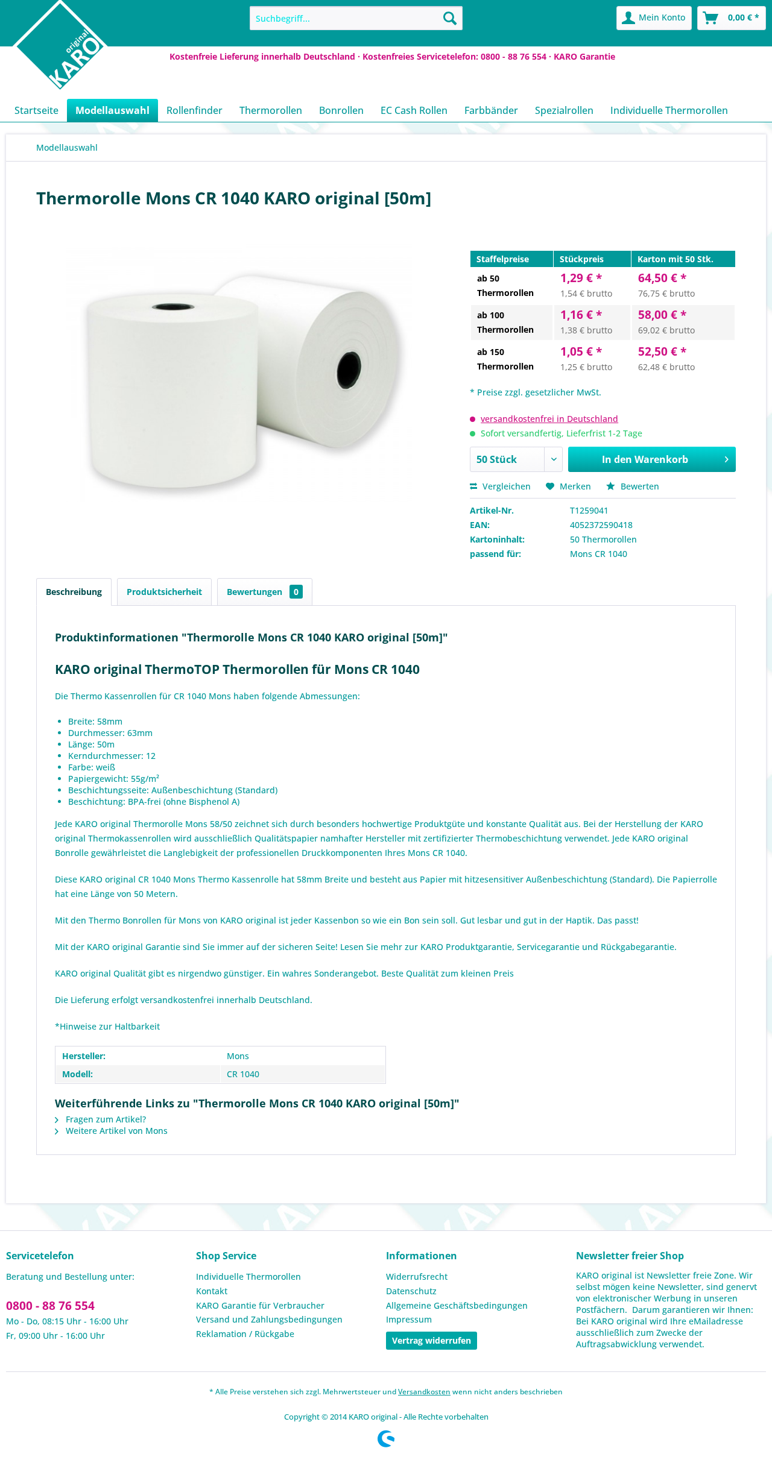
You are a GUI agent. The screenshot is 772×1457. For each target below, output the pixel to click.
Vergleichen (505, 486)
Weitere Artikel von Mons (115, 1130)
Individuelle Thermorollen (248, 1276)
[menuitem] (356, 18)
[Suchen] (450, 18)
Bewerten (638, 486)
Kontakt (211, 1291)
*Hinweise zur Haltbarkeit (107, 1026)
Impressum (409, 1319)
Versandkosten (424, 1391)
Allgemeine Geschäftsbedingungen (457, 1305)
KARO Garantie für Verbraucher (260, 1305)
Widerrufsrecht (417, 1276)
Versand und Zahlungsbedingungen (269, 1319)
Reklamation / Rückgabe (245, 1333)
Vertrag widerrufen (431, 1340)
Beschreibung (74, 591)
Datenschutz (411, 1291)
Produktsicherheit (164, 591)
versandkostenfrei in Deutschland (549, 418)
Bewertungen (263, 591)
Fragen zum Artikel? (104, 1119)
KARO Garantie (584, 56)
